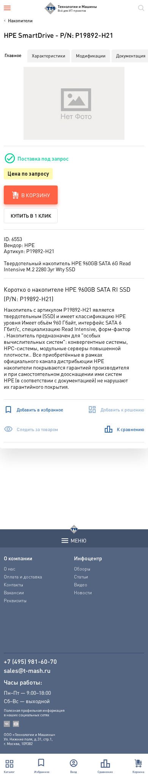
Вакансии (14, 592)
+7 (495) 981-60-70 (30, 661)
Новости (83, 592)
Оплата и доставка (23, 577)
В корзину (35, 195)
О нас (9, 569)
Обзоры (82, 569)
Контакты (13, 584)
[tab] (13, 55)
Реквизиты (15, 600)
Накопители (20, 20)
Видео (80, 584)
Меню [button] (79, 540)
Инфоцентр (88, 558)
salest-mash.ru (27, 670)
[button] (74, 103)
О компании (18, 558)
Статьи (81, 577)
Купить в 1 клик (31, 215)
